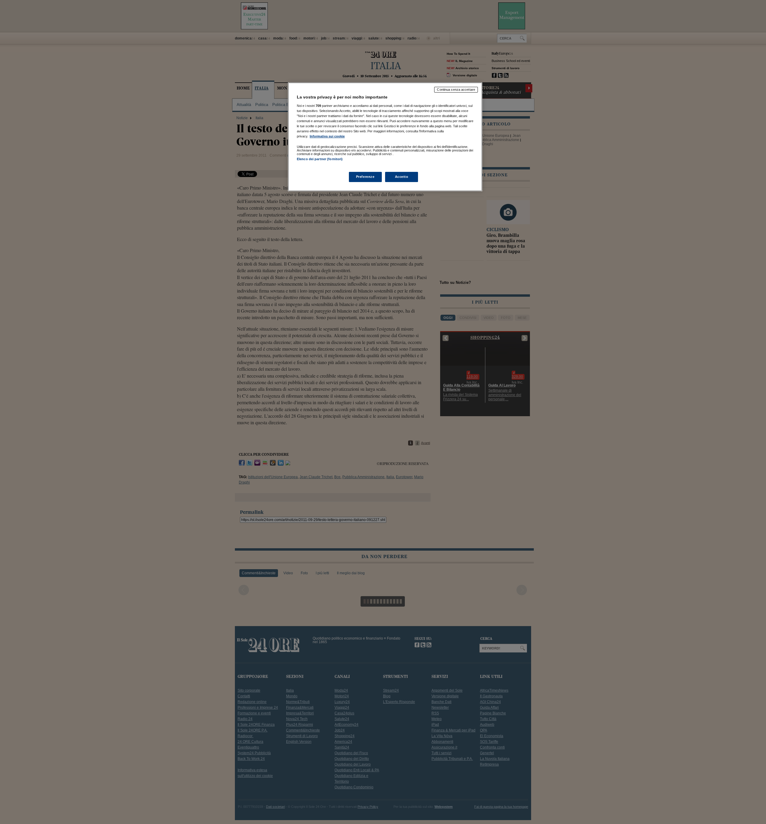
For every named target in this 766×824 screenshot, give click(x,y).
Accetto (401, 176)
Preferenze (365, 176)
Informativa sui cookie (327, 136)
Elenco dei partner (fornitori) (320, 159)
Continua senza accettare (456, 89)
